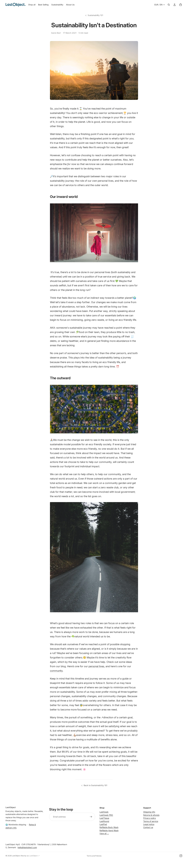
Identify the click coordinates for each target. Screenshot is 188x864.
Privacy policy (149, 818)
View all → (104, 833)
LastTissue (104, 818)
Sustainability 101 (95, 15)
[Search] (169, 5)
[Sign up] (91, 817)
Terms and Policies (94, 856)
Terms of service (150, 821)
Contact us (148, 827)
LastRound (104, 821)
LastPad (103, 824)
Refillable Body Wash (109, 827)
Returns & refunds (151, 815)
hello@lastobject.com (27, 847)
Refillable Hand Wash (109, 830)
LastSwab (104, 812)
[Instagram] (180, 855)
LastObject (16, 856)
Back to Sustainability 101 (95, 785)
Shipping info (149, 812)
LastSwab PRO (106, 815)
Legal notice (148, 824)
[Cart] (181, 5)
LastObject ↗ (34, 856)
